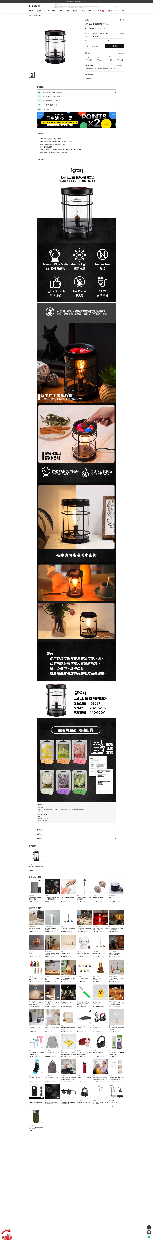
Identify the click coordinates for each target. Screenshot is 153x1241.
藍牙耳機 (61, 7)
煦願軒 (62, 1026)
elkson (46, 895)
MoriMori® (47, 976)
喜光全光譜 (112, 926)
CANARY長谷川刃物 (82, 1001)
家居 (30, 15)
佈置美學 (35, 15)
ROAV (62, 1100)
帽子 (84, 7)
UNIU (30, 1100)
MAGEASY (63, 1075)
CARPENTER (32, 951)
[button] (32, 75)
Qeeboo (63, 1001)
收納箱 (75, 7)
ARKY (94, 895)
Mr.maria (95, 1001)
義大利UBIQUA (80, 926)
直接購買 (114, 46)
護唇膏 (80, 7)
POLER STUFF (32, 1075)
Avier (110, 1075)
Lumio (62, 951)
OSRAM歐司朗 (32, 926)
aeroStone (80, 895)
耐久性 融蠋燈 (89, 78)
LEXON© (63, 926)
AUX (62, 895)
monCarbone (32, 1125)
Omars (62, 1051)
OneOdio (95, 1026)
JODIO (95, 1051)
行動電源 (71, 7)
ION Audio (79, 1051)
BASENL (79, 951)
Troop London (48, 1075)
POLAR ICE (112, 895)
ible (94, 1075)
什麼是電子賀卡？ (119, 65)
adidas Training (81, 1026)
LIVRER (46, 1026)
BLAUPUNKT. (32, 1051)
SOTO (78, 1075)
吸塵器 (66, 7)
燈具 (40, 15)
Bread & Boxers (49, 1051)
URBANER (31, 895)
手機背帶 (56, 7)
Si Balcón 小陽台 (49, 926)
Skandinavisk (32, 1026)
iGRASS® (31, 864)
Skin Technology (113, 1051)
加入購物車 (95, 46)
